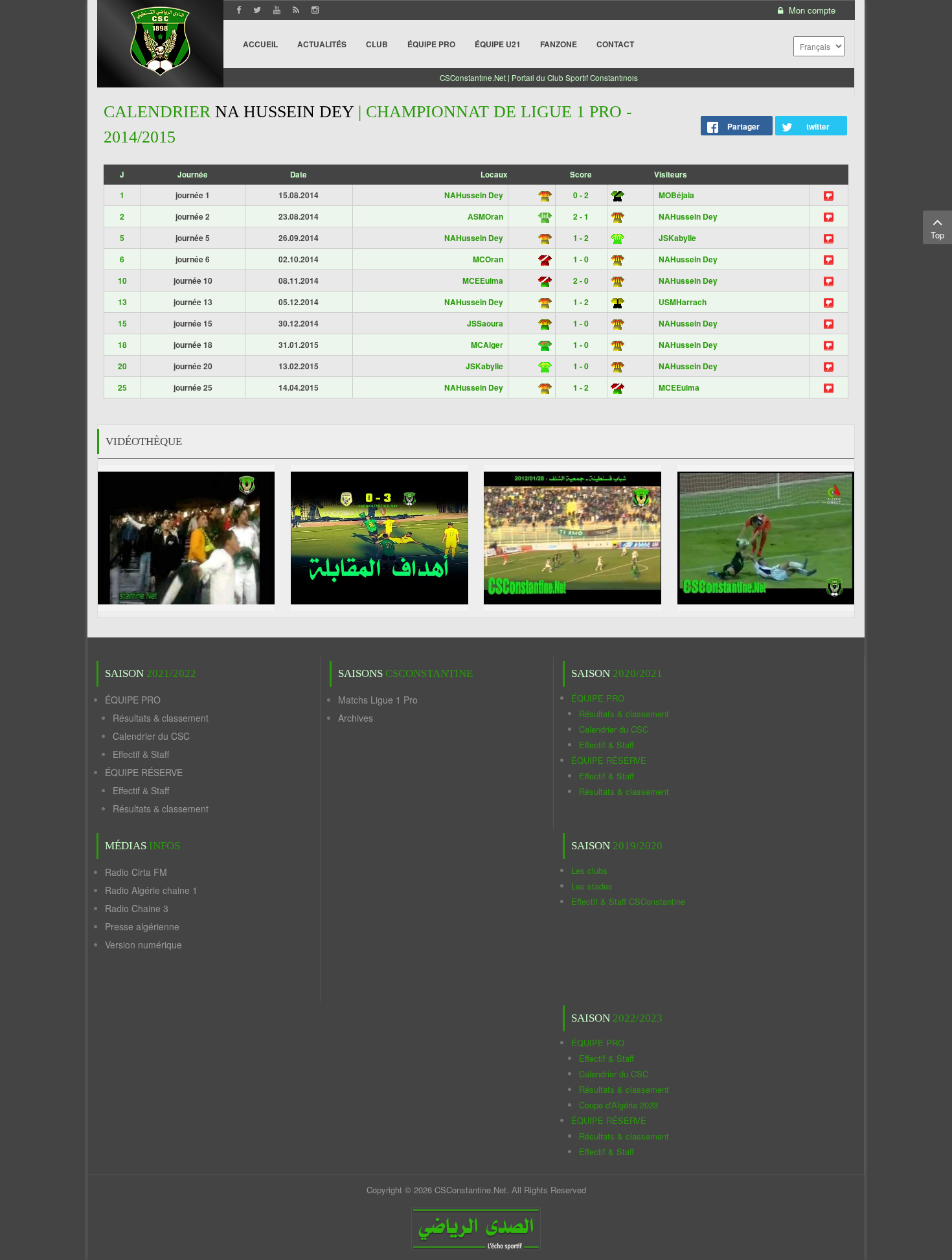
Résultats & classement (161, 717)
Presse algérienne (142, 926)
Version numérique (143, 944)
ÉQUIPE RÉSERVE (144, 772)
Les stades (592, 886)
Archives (355, 717)
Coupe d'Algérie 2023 (618, 1105)
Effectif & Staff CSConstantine (628, 901)
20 (122, 366)
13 (122, 302)
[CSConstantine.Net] (160, 39)
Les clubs (589, 870)
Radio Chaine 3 (136, 908)
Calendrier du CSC (151, 735)
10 (122, 280)
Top (937, 235)
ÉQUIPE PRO (133, 699)
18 (122, 344)
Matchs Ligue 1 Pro (378, 699)
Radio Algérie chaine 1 (151, 890)
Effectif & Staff (141, 754)
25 (122, 387)
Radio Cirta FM (136, 871)
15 (122, 323)
